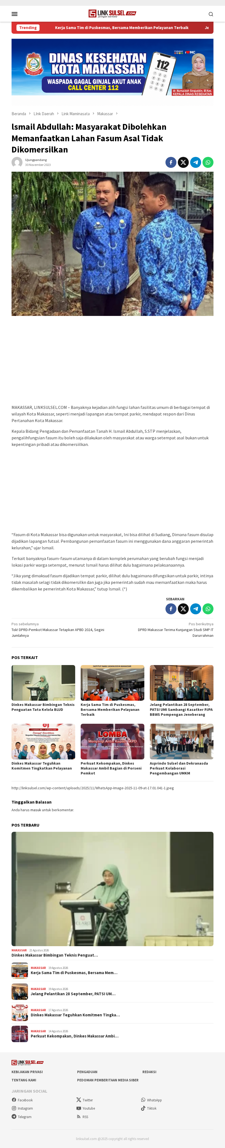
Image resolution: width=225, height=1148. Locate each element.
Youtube (89, 1108)
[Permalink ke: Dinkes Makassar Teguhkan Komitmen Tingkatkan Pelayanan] (43, 741)
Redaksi (149, 1072)
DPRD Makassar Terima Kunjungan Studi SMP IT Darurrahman (175, 629)
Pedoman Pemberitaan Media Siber (108, 1080)
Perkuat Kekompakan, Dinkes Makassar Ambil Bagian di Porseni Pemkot (111, 768)
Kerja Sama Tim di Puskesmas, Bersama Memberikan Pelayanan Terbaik (96, 27)
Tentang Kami (24, 1080)
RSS (85, 1117)
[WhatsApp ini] (208, 162)
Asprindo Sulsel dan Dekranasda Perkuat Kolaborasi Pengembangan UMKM (179, 768)
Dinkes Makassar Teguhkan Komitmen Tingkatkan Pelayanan (42, 766)
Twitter (88, 1100)
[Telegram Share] (195, 162)
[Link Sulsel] (113, 13)
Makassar (19, 950)
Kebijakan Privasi (27, 1072)
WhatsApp (154, 1100)
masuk (35, 809)
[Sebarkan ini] (170, 162)
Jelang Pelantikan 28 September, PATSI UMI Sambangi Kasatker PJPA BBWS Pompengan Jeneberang (181, 709)
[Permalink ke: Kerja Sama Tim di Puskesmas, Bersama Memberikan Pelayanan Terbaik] (112, 683)
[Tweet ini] (183, 162)
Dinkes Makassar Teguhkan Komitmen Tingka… (75, 1015)
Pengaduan (87, 1072)
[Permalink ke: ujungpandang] (17, 161)
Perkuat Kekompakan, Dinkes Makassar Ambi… (75, 1036)
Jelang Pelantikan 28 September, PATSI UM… (73, 993)
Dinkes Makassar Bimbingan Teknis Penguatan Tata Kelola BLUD (43, 707)
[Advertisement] (112, 362)
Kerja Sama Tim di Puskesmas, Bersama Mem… (74, 972)
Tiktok (151, 1108)
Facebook (25, 1100)
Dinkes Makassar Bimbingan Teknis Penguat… (55, 955)
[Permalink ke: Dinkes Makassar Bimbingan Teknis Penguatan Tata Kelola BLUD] (43, 683)
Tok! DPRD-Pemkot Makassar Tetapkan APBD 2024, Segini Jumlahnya (58, 629)
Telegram (25, 1117)
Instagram (25, 1108)
